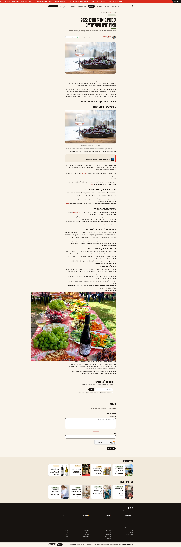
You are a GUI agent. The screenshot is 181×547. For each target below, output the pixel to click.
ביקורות (131, 530)
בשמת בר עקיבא (107, 36)
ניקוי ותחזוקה (108, 538)
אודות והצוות (86, 530)
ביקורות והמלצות (127, 528)
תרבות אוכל (130, 522)
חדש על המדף (85, 515)
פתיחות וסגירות (108, 522)
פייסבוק (66, 532)
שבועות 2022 (77, 212)
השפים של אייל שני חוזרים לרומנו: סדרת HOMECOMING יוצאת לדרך (50, 1)
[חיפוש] (64, 6)
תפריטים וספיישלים (107, 524)
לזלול (127, 6)
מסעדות (108, 515)
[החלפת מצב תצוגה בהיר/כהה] (60, 6)
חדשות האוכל (128, 515)
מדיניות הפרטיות (92, 392)
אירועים (110, 12)
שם (115, 433)
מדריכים (108, 528)
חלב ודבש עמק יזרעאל (81, 81)
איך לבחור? (108, 532)
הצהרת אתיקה (86, 534)
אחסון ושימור (108, 530)
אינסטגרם (66, 530)
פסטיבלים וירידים (104, 12)
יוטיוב (66, 534)
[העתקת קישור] (81, 37)
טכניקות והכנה (108, 536)
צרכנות (131, 520)
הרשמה (91, 389)
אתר (92, 184)
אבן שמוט (84, 174)
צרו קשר (87, 532)
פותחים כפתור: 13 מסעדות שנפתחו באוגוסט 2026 (110, 1)
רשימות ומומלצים (129, 534)
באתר (67, 204)
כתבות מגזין (130, 532)
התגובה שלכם (113, 416)
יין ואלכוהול (87, 518)
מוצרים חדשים (86, 520)
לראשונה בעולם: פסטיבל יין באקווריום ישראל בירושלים (82, 1)
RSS (67, 536)
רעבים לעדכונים (53, 6)
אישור (59, 544)
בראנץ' (109, 518)
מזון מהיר (109, 520)
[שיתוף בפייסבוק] (87, 37)
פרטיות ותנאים (86, 536)
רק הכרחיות (52, 544)
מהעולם (131, 518)
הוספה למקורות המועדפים (71, 37)
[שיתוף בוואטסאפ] (90, 37)
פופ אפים (66, 518)
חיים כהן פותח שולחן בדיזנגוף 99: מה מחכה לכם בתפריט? (18, 1)
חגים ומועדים (108, 534)
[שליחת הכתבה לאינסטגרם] (84, 37)
